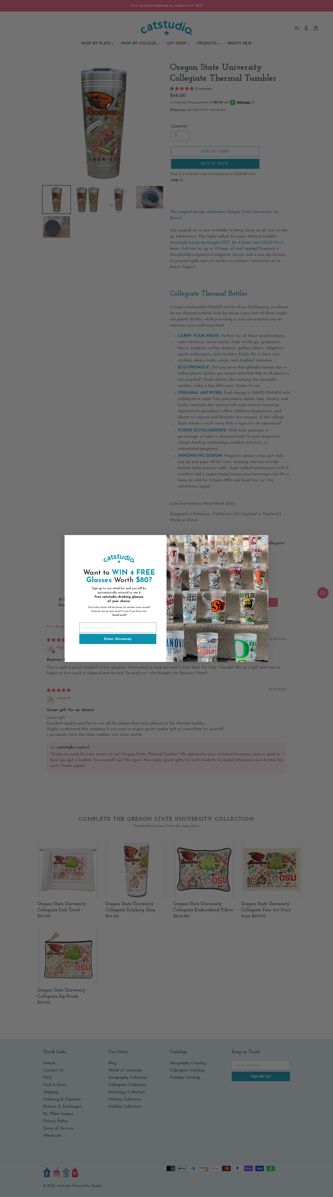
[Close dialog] (264, 539)
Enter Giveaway (118, 639)
